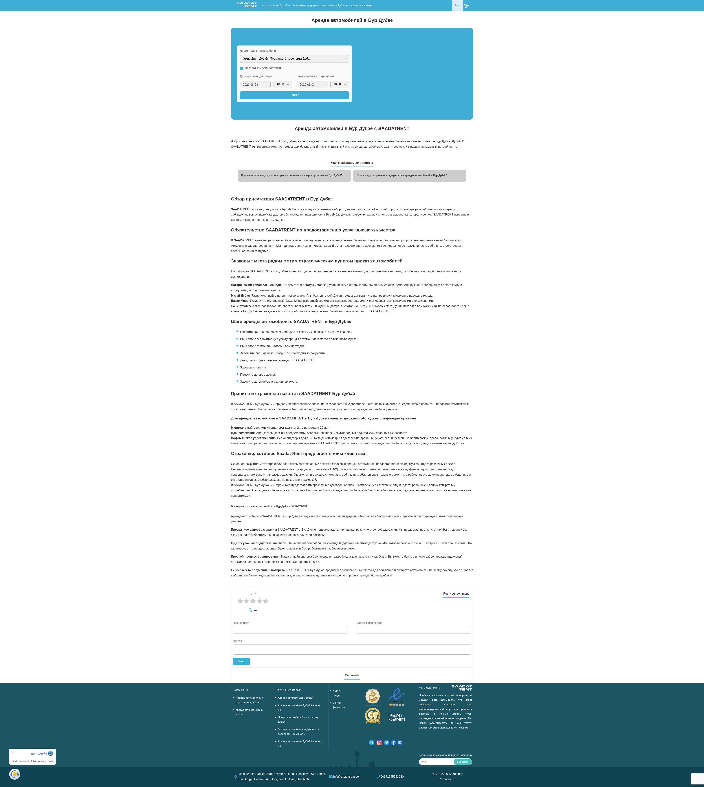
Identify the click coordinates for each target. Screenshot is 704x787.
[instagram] (379, 743)
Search (294, 95)
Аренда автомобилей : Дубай (295, 698)
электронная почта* (369, 623)
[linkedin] (400, 743)
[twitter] (386, 743)
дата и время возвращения (315, 76)
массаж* (238, 641)
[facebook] (393, 743)
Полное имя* (241, 623)
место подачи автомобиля (258, 51)
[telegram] (371, 743)
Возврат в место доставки (263, 68)
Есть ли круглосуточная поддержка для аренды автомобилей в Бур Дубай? (402, 175)
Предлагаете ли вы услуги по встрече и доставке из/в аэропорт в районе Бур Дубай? (291, 175)
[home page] (246, 6)
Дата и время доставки (256, 76)
